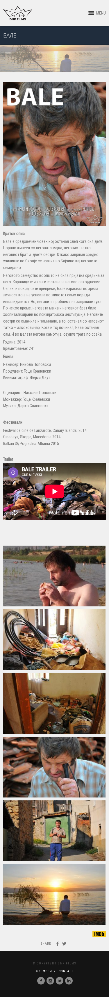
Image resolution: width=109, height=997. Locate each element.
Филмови (44, 971)
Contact (66, 971)
